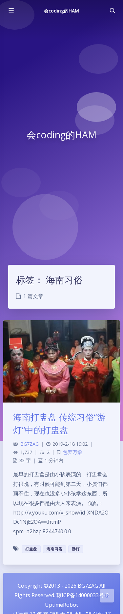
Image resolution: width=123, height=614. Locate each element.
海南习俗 (54, 549)
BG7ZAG (29, 444)
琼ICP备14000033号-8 (82, 595)
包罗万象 (72, 452)
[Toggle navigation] (112, 10)
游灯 (76, 549)
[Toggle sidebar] (10, 10)
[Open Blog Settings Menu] (107, 595)
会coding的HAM (61, 11)
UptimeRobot (61, 604)
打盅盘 (31, 549)
